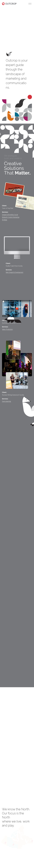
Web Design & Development (14, 272)
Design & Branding (8, 215)
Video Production (7, 329)
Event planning (6, 401)
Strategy (4, 220)
